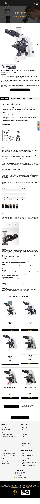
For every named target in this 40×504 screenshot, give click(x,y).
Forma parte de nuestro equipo (7, 432)
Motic (22, 432)
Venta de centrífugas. (25, 486)
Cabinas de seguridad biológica (27, 455)
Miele (22, 429)
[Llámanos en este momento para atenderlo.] (38, 124)
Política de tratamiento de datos (7, 434)
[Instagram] (38, 125)
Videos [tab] (24, 98)
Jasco (23, 436)
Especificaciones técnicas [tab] (15, 98)
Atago (23, 438)
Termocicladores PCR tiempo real (27, 457)
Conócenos (4, 427)
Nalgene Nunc (24, 441)
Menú (37, 3)
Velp (22, 439)
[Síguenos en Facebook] (38, 129)
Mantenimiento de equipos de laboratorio (9, 455)
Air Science (24, 431)
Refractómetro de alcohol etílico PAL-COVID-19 (30, 465)
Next (38, 45)
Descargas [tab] (30, 98)
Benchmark (23, 447)
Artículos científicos (5, 461)
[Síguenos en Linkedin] (38, 122)
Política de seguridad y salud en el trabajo (9, 436)
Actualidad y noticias (5, 463)
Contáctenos (4, 431)
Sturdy (23, 445)
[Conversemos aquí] (38, 127)
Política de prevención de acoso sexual (9, 438)
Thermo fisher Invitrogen (26, 443)
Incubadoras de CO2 (25, 458)
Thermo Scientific (25, 427)
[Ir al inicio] (5, 3)
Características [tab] (4, 98)
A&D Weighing (24, 434)
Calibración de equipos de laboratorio (8, 453)
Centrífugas (24, 453)
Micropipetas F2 (24, 460)
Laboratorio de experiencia (7, 429)
